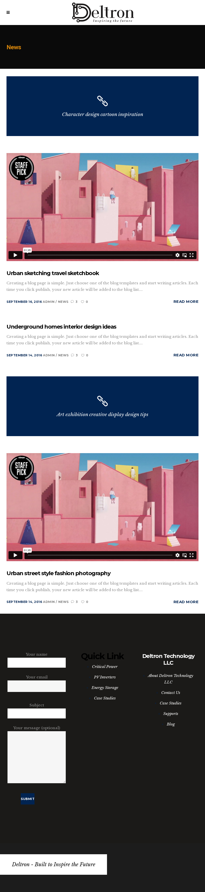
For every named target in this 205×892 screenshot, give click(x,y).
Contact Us (170, 692)
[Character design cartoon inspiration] (102, 106)
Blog (171, 724)
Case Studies (105, 698)
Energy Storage (105, 687)
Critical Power (105, 666)
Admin (49, 302)
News (63, 302)
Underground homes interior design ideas (61, 326)
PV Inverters (105, 677)
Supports (170, 713)
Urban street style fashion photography (58, 573)
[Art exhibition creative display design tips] (102, 406)
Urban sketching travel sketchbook (52, 273)
